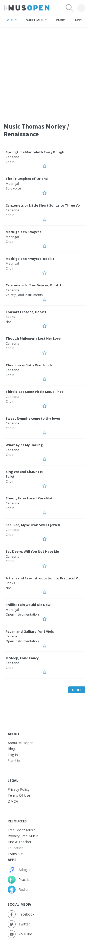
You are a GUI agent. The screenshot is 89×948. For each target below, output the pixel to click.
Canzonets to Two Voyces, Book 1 (33, 285)
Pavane (11, 636)
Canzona (12, 157)
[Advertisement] (44, 71)
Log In (13, 754)
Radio (60, 20)
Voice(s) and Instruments (24, 295)
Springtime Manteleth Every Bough (35, 152)
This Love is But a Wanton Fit (30, 365)
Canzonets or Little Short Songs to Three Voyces (46, 205)
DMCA (13, 801)
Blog (11, 748)
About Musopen (20, 742)
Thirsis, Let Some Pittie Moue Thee (35, 391)
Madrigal (12, 183)
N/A (8, 321)
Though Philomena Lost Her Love (33, 338)
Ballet (10, 476)
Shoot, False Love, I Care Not (29, 498)
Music (11, 20)
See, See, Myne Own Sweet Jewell (33, 525)
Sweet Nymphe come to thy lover (33, 418)
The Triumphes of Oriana (27, 178)
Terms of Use (19, 795)
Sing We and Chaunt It (24, 471)
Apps (79, 20)
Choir (10, 162)
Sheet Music (36, 20)
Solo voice (13, 188)
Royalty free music (23, 836)
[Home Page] (26, 8)
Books (10, 316)
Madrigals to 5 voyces (23, 232)
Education (15, 847)
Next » (76, 689)
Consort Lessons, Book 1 (26, 312)
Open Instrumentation (22, 614)
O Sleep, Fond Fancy (22, 658)
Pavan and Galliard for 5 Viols (30, 631)
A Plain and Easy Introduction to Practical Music (45, 578)
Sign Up (14, 760)
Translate (15, 853)
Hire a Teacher (19, 842)
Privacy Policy (18, 789)
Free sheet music (21, 830)
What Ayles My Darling (24, 445)
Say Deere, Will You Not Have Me (32, 551)
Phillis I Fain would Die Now (28, 604)
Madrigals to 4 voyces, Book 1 (30, 258)
